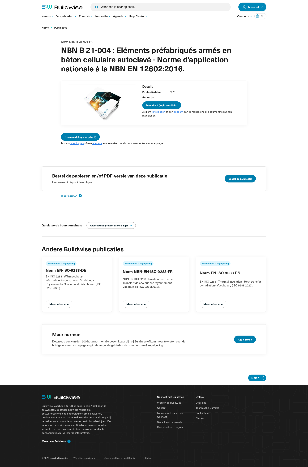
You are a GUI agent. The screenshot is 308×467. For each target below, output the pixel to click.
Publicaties (202, 413)
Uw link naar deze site (170, 422)
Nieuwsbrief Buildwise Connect (170, 414)
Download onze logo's (170, 427)
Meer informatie (59, 304)
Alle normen (245, 339)
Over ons (201, 402)
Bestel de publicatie (240, 178)
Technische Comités (207, 407)
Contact (161, 407)
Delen (255, 378)
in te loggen (158, 111)
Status (148, 457)
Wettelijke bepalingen (84, 457)
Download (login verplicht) (161, 105)
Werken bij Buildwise (169, 402)
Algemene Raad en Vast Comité (120, 457)
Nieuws (200, 418)
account (178, 111)
